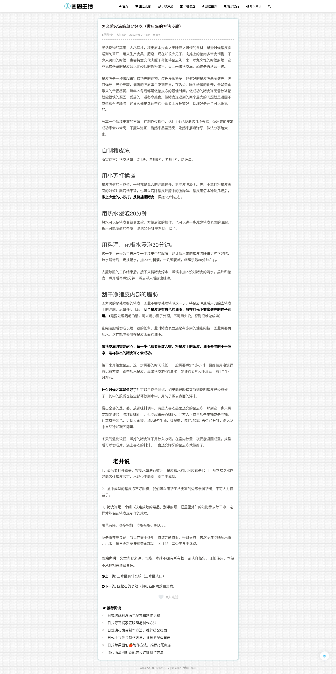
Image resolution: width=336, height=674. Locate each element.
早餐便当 (189, 6)
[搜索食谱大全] (269, 6)
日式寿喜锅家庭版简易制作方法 (132, 622)
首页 (125, 6)
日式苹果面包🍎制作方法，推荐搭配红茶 (139, 644)
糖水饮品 (233, 6)
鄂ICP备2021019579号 (154, 668)
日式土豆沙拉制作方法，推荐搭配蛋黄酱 (139, 637)
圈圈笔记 (108, 34)
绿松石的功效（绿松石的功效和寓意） (147, 586)
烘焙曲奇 (210, 6)
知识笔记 (255, 6)
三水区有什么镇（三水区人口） (141, 575)
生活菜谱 (144, 6)
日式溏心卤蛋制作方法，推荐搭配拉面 (137, 630)
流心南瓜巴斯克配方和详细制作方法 (136, 652)
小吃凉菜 (167, 6)
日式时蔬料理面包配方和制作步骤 (134, 615)
